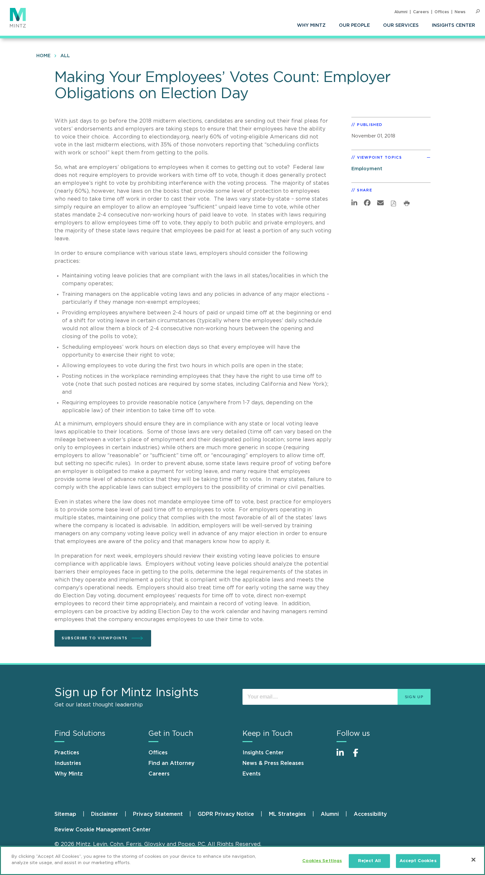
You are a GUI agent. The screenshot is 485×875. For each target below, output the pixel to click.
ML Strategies (287, 814)
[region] (242, 860)
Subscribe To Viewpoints (95, 638)
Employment (366, 168)
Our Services (401, 25)
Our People (354, 25)
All (65, 56)
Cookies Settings (322, 861)
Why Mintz (311, 25)
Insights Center (453, 25)
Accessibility (370, 814)
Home (43, 56)
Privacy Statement (158, 814)
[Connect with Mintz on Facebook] (359, 756)
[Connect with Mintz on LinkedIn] (343, 756)
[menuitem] (311, 25)
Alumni (400, 12)
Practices (66, 752)
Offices (442, 12)
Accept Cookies (418, 861)
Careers (421, 12)
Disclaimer (104, 814)
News (460, 12)
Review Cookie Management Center (102, 829)
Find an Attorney (171, 763)
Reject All (369, 861)
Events (251, 773)
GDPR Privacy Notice (226, 814)
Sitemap (65, 814)
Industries (67, 763)
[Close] (473, 859)
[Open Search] (477, 11)
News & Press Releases (273, 763)
